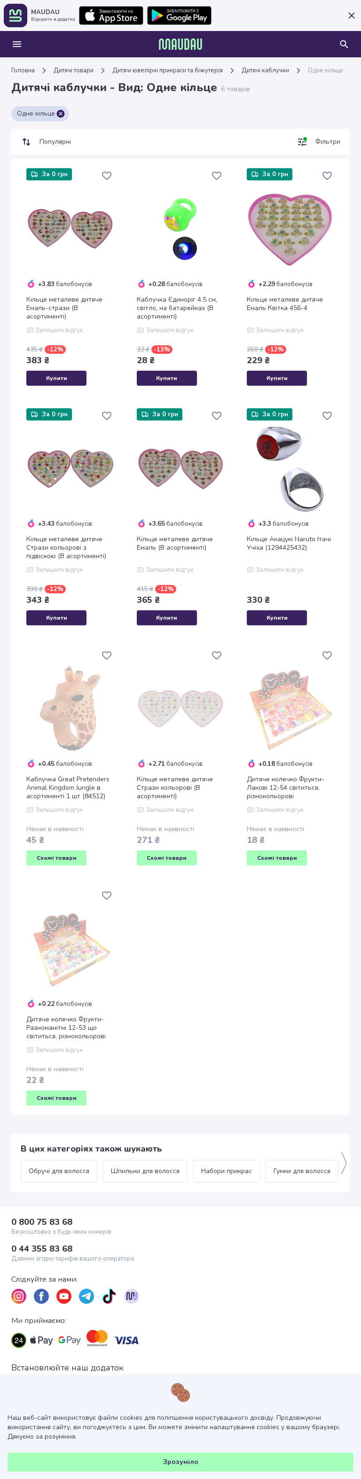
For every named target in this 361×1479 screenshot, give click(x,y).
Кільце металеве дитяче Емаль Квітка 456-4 (285, 304)
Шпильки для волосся (145, 1171)
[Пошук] (344, 44)
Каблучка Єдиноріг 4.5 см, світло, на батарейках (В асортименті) (177, 308)
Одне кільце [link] (325, 70)
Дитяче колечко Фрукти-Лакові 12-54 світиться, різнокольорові (285, 788)
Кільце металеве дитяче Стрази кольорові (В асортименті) (175, 788)
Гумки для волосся (302, 1171)
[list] (18, 1296)
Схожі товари (57, 858)
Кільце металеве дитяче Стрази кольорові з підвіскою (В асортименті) (66, 547)
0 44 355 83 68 (41, 1248)
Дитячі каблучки (265, 70)
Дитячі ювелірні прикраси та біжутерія (167, 70)
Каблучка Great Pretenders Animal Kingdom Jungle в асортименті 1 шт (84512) (68, 788)
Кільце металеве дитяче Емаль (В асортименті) (175, 543)
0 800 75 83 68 (41, 1222)
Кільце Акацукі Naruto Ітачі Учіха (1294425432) (289, 543)
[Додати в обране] (106, 175)
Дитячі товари (74, 70)
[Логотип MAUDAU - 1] (180, 44)
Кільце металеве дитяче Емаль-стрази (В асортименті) (64, 308)
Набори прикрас (226, 1171)
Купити (56, 378)
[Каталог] (17, 44)
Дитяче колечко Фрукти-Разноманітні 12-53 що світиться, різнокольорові (66, 1028)
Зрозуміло (180, 1461)
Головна (23, 70)
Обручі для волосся (59, 1171)
